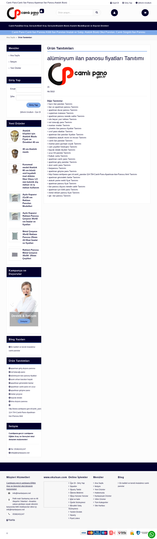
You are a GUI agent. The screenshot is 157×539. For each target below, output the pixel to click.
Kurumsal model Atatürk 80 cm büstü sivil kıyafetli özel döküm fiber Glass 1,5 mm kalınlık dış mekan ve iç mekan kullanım (31, 176)
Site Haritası (100, 506)
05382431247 (18, 514)
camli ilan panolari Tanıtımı (61, 141)
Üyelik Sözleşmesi (77, 502)
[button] (11, 303)
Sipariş (73, 515)
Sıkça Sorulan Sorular (79, 496)
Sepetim (73, 486)
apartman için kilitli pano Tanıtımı (63, 189)
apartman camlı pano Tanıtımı (62, 159)
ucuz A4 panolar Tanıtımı (60, 153)
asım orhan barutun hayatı (22, 379)
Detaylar (23, 321)
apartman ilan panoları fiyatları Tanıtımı (66, 134)
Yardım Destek (76, 512)
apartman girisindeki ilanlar (22, 383)
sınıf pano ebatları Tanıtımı (61, 131)
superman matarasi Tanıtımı (61, 113)
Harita (11, 520)
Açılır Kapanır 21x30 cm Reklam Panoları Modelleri (30, 200)
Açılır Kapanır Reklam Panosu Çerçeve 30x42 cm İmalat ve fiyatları (31, 219)
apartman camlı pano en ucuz (23, 387)
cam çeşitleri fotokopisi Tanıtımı (63, 147)
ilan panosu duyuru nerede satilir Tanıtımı (67, 186)
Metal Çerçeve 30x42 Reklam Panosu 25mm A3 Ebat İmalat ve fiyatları (30, 237)
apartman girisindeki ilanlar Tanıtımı (64, 177)
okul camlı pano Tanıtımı (60, 165)
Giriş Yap (128, 3)
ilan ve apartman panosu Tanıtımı (63, 107)
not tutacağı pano (18, 372)
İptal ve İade (75, 499)
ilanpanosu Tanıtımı (57, 168)
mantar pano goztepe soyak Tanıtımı (65, 144)
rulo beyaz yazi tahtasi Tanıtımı (63, 119)
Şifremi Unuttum (144, 3)
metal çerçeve (16, 394)
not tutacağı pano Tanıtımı (60, 122)
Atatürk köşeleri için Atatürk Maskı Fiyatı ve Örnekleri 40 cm (31, 136)
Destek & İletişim (23, 315)
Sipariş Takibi (75, 490)
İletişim (13, 62)
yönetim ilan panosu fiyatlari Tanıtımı (65, 128)
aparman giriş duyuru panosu (23, 368)
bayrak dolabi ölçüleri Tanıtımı (62, 150)
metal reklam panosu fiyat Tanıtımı (64, 193)
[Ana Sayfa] (22, 13)
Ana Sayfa (10, 37)
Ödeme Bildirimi (76, 493)
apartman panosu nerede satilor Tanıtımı (66, 116)
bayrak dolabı (16, 398)
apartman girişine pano (20, 390)
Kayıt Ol (115, 3)
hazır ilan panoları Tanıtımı (60, 104)
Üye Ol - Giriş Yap (77, 483)
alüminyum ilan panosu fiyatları (24, 376)
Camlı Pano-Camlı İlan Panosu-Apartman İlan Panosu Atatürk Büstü (36, 3)
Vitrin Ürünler (100, 499)
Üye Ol (38, 112)
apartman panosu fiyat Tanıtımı (62, 183)
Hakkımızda (100, 493)
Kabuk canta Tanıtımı (58, 156)
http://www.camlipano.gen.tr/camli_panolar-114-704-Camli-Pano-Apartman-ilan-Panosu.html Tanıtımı (93, 174)
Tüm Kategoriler (101, 502)
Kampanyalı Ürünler (103, 496)
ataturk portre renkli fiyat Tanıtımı (63, 180)
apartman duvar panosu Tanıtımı (63, 110)
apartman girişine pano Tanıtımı (63, 171)
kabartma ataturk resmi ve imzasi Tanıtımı (67, 137)
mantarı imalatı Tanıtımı (59, 125)
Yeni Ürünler (15, 68)
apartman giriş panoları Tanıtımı (63, 162)
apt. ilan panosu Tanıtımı (60, 196)
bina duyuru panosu (19, 401)
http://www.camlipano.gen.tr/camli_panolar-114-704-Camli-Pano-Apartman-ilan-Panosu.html (27, 412)
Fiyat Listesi (75, 518)
